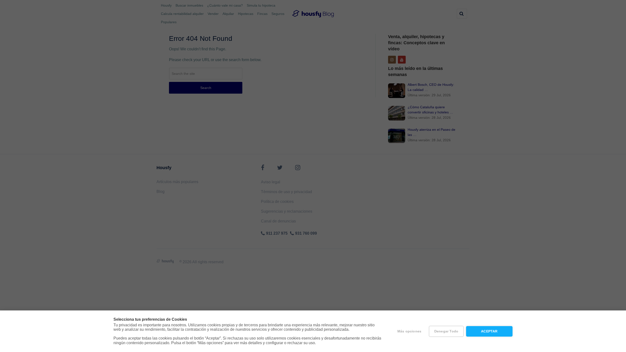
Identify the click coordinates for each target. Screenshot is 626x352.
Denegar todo (446, 331)
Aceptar (489, 331)
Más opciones (409, 331)
